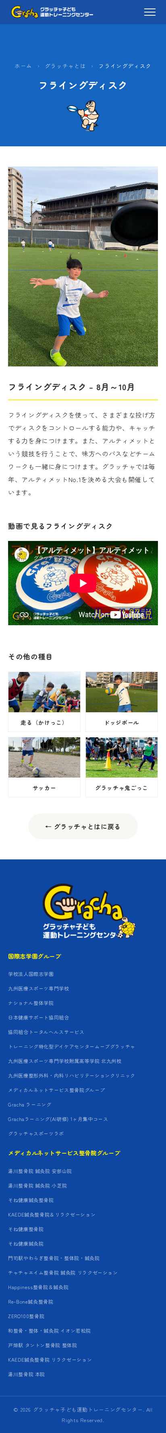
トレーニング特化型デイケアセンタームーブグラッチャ (71, 1046)
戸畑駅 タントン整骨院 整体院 (42, 1344)
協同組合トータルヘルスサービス (46, 1031)
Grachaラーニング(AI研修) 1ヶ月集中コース (58, 1118)
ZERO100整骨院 (26, 1315)
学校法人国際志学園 (31, 973)
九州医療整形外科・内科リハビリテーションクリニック (71, 1075)
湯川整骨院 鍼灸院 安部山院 (40, 1170)
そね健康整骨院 (26, 1228)
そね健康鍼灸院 (26, 1243)
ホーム (23, 66)
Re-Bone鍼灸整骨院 (31, 1301)
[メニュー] (150, 12)
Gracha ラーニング (30, 1104)
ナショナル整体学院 (31, 1002)
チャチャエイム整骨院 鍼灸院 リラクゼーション (63, 1272)
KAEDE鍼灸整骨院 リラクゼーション (50, 1359)
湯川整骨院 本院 (26, 1374)
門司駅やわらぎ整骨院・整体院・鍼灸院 (54, 1257)
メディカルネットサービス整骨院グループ (56, 1089)
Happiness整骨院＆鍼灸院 (38, 1286)
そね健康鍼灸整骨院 (31, 1199)
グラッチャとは (65, 66)
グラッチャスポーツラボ (36, 1133)
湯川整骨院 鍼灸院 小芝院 (37, 1185)
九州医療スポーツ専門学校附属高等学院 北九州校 (65, 1060)
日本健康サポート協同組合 (38, 1017)
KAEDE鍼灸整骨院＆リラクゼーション (51, 1214)
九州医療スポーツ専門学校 (38, 988)
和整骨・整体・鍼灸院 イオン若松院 (49, 1330)
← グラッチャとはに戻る (83, 826)
